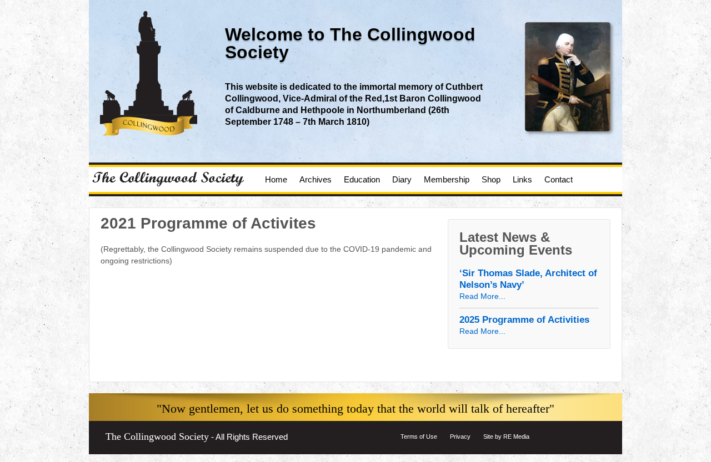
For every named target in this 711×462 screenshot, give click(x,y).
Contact (558, 179)
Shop (491, 179)
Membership (446, 179)
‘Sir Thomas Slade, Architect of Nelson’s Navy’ (528, 279)
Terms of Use (418, 436)
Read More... (482, 296)
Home (276, 179)
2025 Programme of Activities (524, 319)
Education (362, 179)
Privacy (460, 436)
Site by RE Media (506, 436)
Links (522, 179)
